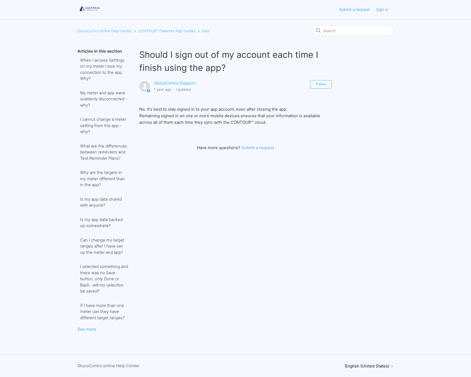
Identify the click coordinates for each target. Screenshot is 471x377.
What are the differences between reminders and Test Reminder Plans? (103, 152)
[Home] (89, 12)
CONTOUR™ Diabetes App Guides (166, 31)
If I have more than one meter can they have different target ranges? (102, 311)
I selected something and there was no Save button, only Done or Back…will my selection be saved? (104, 279)
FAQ (205, 31)
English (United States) (367, 366)
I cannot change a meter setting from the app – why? (103, 125)
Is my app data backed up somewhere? (101, 222)
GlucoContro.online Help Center (104, 31)
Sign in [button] (382, 9)
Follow (321, 84)
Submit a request (354, 9)
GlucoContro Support (174, 83)
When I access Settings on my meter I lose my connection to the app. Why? (102, 69)
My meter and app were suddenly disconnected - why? (104, 99)
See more (86, 329)
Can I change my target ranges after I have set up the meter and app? (102, 246)
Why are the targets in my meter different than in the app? (102, 178)
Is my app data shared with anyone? (101, 202)
